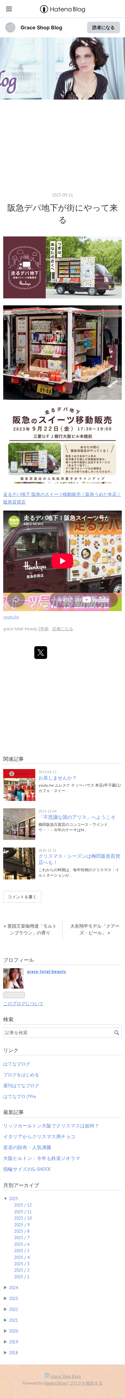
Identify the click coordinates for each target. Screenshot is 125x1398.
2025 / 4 (21, 1257)
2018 (13, 1353)
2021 (13, 1320)
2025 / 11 (23, 1212)
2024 (13, 1287)
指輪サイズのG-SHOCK (27, 1169)
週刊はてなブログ (21, 1085)
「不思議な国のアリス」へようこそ (76, 817)
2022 (13, 1309)
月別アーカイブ (21, 1185)
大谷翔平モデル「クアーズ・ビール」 (95, 929)
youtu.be (11, 617)
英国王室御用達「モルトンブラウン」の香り (30, 929)
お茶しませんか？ (57, 778)
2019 (13, 1342)
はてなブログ (16, 1064)
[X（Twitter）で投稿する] (40, 652)
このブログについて (23, 1003)
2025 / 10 (23, 1218)
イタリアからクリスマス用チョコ (39, 1136)
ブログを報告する (86, 1383)
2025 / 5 (21, 1250)
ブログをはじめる (21, 1075)
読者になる (103, 27)
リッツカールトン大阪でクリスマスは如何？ (51, 1126)
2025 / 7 (21, 1237)
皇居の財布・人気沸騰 (27, 1147)
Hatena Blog (55, 1383)
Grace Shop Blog (41, 27)
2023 (13, 1298)
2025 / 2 (21, 1270)
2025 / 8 (21, 1231)
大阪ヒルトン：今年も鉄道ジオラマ (41, 1158)
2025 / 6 (21, 1244)
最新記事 (13, 1112)
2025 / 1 (21, 1277)
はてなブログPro (19, 1096)
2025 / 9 (21, 1225)
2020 (13, 1331)
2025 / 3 (21, 1264)
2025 (13, 1198)
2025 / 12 (23, 1205)
